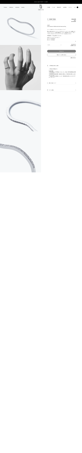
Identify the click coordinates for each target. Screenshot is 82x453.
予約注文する (61, 51)
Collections (11, 7)
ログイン (70, 7)
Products (5, 7)
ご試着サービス (73, 45)
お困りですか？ (73, 57)
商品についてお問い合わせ (61, 54)
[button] (61, 65)
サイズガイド (73, 44)
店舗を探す (59, 7)
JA (54, 7)
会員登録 (65, 7)
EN (52, 7)
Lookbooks (17, 7)
